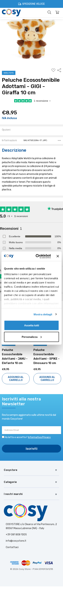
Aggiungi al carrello (16, 379)
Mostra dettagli (43, 314)
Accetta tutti (31, 325)
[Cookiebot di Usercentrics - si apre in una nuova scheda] (37, 256)
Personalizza (29, 336)
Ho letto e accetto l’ (28, 437)
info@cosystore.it (16, 540)
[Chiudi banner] (58, 256)
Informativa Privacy (39, 437)
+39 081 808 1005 (16, 534)
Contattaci (12, 547)
